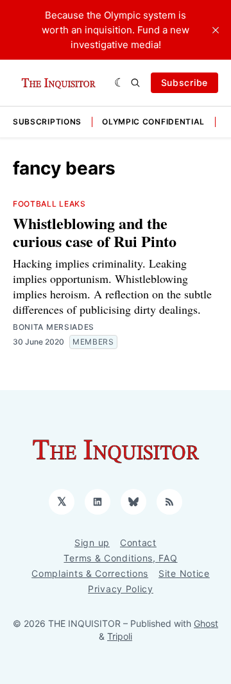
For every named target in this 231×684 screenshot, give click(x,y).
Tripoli (119, 636)
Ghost (206, 623)
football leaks (49, 204)
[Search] (135, 83)
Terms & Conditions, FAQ (120, 557)
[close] (215, 30)
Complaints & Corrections (89, 573)
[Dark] (119, 82)
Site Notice (184, 573)
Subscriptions (47, 121)
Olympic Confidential (153, 121)
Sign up (92, 542)
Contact (138, 542)
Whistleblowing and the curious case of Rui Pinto (94, 232)
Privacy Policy (120, 588)
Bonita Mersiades (53, 327)
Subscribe (184, 82)
